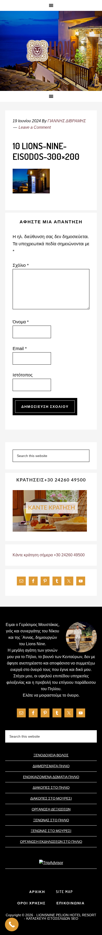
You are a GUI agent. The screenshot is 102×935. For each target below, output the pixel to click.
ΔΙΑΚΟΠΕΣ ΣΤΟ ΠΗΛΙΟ (51, 787)
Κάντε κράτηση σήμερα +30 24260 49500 (49, 555)
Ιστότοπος (23, 375)
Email (20, 348)
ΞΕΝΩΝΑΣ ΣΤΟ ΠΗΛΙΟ (51, 820)
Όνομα (21, 321)
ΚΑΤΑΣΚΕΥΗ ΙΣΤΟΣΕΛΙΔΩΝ (48, 918)
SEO (74, 918)
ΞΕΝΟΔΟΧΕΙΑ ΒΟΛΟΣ (51, 755)
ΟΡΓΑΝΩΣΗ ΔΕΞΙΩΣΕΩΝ (51, 809)
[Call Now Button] (12, 924)
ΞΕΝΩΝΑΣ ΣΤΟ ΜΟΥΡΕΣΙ (51, 831)
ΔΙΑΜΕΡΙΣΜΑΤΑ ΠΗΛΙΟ (51, 766)
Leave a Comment (35, 127)
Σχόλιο (21, 265)
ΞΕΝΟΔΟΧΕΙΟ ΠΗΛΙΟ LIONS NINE (51, 51)
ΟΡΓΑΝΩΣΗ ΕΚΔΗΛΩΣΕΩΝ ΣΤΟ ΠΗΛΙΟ (51, 841)
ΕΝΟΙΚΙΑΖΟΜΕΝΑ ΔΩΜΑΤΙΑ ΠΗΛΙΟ (51, 777)
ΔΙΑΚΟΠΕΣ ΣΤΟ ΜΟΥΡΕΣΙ (51, 798)
